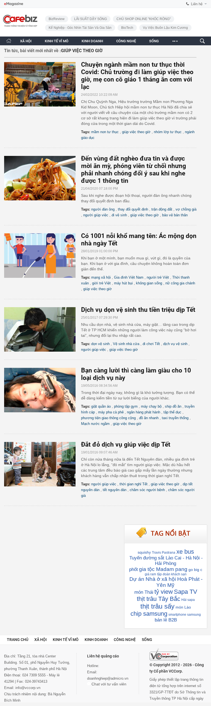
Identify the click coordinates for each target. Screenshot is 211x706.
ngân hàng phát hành (143, 412)
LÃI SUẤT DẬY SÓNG (90, 19)
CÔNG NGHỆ (126, 41)
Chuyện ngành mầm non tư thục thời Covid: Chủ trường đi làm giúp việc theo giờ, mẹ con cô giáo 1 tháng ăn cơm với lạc (137, 76)
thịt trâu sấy (157, 606)
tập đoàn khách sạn (172, 574)
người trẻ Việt (158, 277)
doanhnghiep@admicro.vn (107, 678)
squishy (144, 552)
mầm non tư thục (105, 132)
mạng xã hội (101, 277)
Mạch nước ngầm (95, 424)
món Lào (183, 607)
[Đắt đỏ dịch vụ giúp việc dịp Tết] (42, 464)
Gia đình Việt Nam (128, 277)
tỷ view (163, 591)
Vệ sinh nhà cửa (126, 344)
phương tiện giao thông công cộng (108, 418)
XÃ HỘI (26, 41)
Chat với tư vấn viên (108, 684)
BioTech (127, 28)
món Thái (143, 592)
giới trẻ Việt (101, 283)
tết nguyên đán (114, 490)
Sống (147, 639)
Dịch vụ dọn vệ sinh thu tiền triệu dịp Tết (138, 309)
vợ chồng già (186, 209)
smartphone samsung (184, 615)
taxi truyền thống (175, 418)
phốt (133, 569)
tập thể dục (172, 412)
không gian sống (149, 283)
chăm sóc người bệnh (147, 490)
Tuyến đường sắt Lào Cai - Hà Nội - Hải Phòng (166, 560)
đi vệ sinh (119, 215)
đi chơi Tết (151, 344)
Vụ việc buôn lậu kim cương (165, 28)
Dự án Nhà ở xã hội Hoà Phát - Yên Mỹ (165, 582)
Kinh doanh (96, 639)
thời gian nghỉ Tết (134, 484)
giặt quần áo (101, 406)
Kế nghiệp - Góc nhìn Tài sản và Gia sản (80, 28)
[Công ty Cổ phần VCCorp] (163, 654)
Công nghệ (125, 639)
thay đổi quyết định (133, 209)
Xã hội (40, 639)
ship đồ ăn (173, 406)
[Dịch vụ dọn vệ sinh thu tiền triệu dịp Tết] (42, 329)
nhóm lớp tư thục (168, 132)
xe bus (185, 551)
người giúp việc (95, 215)
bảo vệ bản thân (175, 215)
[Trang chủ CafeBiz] (8, 41)
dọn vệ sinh (100, 344)
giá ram (150, 574)
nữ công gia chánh (180, 283)
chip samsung (149, 613)
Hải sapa (188, 600)
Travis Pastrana (163, 552)
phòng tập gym (126, 406)
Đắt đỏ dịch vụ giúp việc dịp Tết (125, 444)
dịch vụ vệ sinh (175, 344)
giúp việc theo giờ (136, 132)
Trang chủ (17, 639)
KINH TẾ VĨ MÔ (56, 41)
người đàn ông (103, 209)
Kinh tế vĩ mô (66, 639)
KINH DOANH (92, 41)
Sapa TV (185, 591)
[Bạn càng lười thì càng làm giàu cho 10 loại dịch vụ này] (42, 390)
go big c (195, 569)
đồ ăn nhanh (149, 418)
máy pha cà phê (111, 412)
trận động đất (161, 209)
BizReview (57, 19)
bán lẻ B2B (166, 620)
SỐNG (154, 41)
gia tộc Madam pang (163, 569)
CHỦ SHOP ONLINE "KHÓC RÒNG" (143, 19)
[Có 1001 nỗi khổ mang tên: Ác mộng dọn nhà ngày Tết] (42, 255)
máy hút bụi (123, 283)
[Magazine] (13, 4)
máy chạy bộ (151, 406)
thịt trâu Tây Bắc (158, 598)
